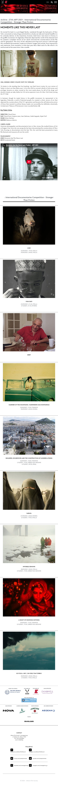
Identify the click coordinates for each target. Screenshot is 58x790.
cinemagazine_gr (40, 765)
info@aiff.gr (20, 740)
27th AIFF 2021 (16, 20)
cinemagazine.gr (24, 735)
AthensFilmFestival (18, 751)
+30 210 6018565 (20, 738)
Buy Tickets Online (6, 110)
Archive (4, 20)
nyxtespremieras (20, 758)
